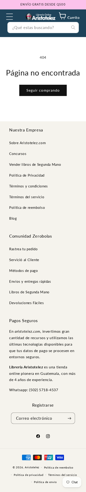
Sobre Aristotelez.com (27, 143)
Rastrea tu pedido (23, 249)
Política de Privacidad (26, 175)
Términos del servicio (26, 197)
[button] (9, 16)
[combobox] (43, 27)
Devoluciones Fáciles (26, 303)
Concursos (18, 153)
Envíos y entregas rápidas (30, 281)
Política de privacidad (28, 474)
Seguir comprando (43, 90)
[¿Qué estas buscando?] (73, 27)
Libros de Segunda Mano (29, 292)
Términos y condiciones (28, 186)
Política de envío (45, 481)
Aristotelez (32, 467)
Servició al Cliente (24, 260)
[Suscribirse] (69, 418)
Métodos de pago (23, 270)
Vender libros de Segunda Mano (35, 164)
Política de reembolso (27, 207)
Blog (13, 218)
